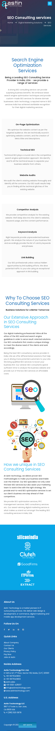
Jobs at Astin (9, 657)
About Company (11, 642)
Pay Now (7, 654)
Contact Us (9, 645)
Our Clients (9, 648)
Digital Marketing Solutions (30, 22)
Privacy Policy (10, 651)
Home (11, 22)
